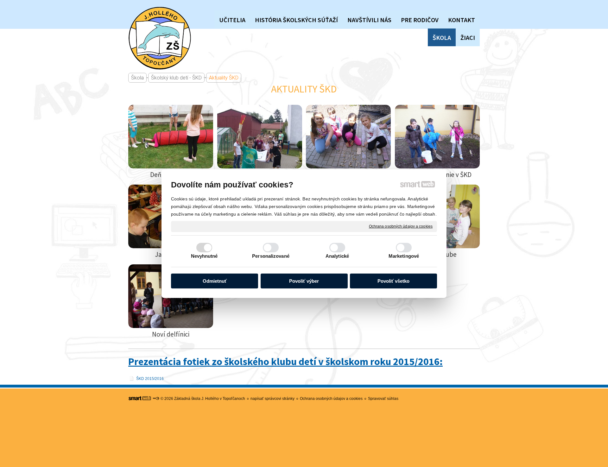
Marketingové (404, 256)
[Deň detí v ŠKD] (170, 136)
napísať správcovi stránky (272, 398)
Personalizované (270, 256)
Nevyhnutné (204, 256)
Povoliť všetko (393, 281)
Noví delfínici (170, 334)
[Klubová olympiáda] (259, 136)
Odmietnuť (215, 281)
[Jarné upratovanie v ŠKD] (437, 136)
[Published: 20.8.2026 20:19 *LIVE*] (156, 398)
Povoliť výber (304, 281)
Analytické (337, 256)
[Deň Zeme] (348, 136)
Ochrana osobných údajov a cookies (401, 226)
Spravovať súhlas (383, 398)
